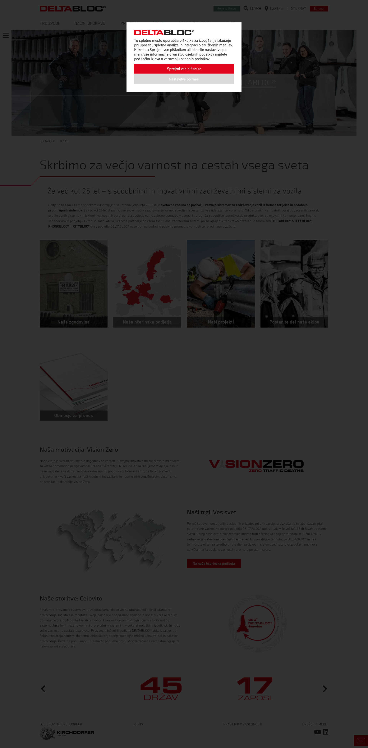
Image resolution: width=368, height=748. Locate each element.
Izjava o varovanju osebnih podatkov (180, 59)
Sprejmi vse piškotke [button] (184, 69)
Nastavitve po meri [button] (184, 79)
